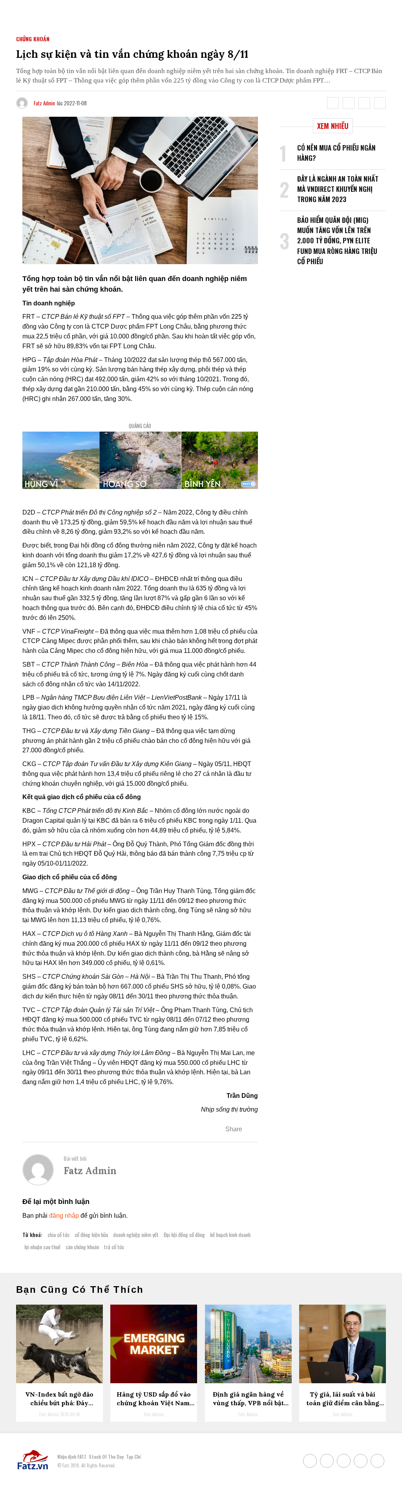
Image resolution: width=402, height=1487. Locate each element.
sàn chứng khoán (82, 1247)
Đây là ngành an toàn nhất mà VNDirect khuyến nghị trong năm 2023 (337, 189)
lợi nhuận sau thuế (42, 1247)
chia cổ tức (58, 1234)
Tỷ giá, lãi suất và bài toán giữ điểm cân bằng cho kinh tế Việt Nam (342, 1403)
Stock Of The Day (106, 1456)
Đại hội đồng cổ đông (184, 1234)
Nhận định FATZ (71, 1456)
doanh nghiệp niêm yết (136, 1234)
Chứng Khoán (32, 39)
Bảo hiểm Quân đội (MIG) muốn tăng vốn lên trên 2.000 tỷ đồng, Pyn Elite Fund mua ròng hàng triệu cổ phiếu (337, 240)
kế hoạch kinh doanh (230, 1234)
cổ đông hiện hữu (91, 1234)
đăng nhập (64, 1215)
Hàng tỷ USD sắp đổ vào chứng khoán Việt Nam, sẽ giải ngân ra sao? (154, 1403)
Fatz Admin (44, 103)
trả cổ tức (114, 1247)
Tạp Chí (133, 1456)
